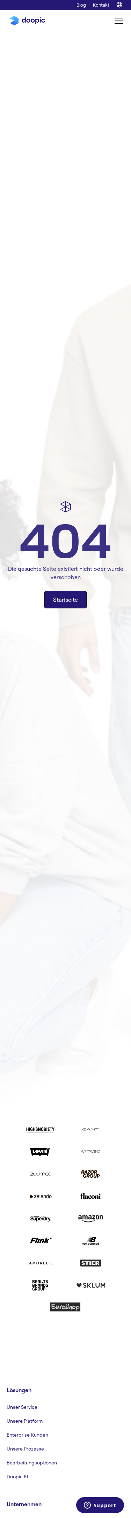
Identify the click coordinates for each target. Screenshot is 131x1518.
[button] (117, 21)
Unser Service (22, 1407)
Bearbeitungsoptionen (32, 1463)
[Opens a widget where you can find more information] (100, 1506)
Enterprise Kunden (27, 1435)
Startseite (65, 599)
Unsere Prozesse (25, 1449)
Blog (81, 5)
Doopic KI (17, 1476)
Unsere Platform (25, 1421)
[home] (26, 21)
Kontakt (101, 5)
